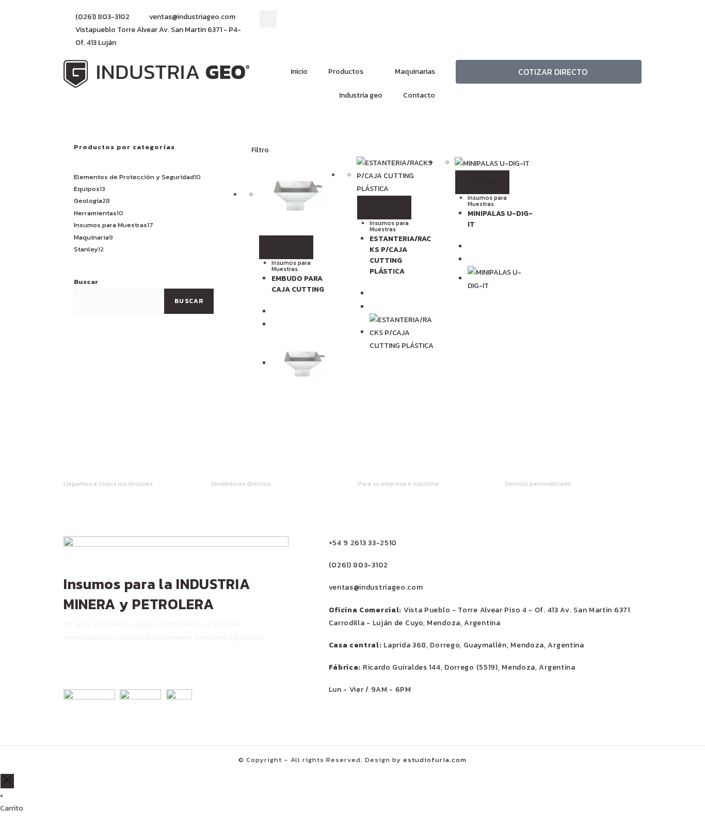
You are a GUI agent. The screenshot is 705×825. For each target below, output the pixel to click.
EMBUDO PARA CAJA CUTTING (297, 284)
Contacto (419, 95)
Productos (345, 71)
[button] (268, 18)
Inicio (299, 71)
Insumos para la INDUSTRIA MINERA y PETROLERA (156, 594)
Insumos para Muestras (291, 266)
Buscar (86, 282)
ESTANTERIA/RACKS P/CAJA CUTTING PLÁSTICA (400, 255)
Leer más (286, 247)
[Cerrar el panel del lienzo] (7, 780)
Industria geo (360, 95)
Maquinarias (415, 71)
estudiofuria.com (435, 760)
